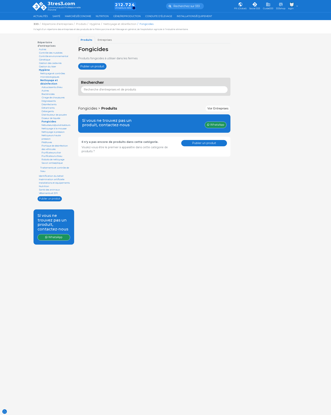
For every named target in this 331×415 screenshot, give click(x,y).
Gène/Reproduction (127, 16)
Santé (56, 16)
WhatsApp (55, 237)
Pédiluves (47, 142)
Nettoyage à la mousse (54, 128)
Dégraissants (49, 100)
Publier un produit (49, 198)
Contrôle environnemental (53, 56)
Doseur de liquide (51, 118)
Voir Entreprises (217, 108)
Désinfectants (49, 104)
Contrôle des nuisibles (50, 52)
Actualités (40, 16)
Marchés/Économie (78, 16)
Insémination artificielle (51, 179)
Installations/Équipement (194, 16)
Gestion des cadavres (50, 63)
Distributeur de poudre (54, 114)
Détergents (48, 111)
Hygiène (44, 69)
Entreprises (105, 39)
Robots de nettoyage (53, 159)
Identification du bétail (51, 175)
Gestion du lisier (47, 66)
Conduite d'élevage (158, 16)
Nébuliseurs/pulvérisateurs (56, 125)
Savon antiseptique (52, 162)
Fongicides (49, 121)
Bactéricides (48, 94)
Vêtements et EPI (48, 193)
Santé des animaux (49, 189)
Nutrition (102, 16)
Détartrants (48, 107)
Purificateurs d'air (51, 152)
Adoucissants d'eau (52, 87)
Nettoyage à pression (53, 131)
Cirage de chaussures (53, 97)
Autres (42, 49)
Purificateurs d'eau (52, 156)
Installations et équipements (54, 182)
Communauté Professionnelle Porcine (64, 8)
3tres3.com (61, 3)
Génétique (44, 59)
